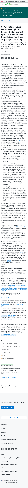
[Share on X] (6, 57)
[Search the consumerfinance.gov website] (26, 5)
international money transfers (9, 289)
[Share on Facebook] (2, 57)
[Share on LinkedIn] (9, 57)
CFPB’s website (5, 304)
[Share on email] (12, 57)
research (9, 261)
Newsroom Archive (6, 21)
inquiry (19, 140)
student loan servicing (16, 287)
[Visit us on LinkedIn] (9, 449)
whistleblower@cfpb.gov (8, 316)
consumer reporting (14, 285)
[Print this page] (17, 57)
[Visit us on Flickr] (16, 449)
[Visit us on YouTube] (12, 449)
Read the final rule (6, 298)
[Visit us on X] (6, 449)
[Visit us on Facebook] (2, 449)
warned (3, 247)
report (21, 252)
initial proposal (20, 227)
